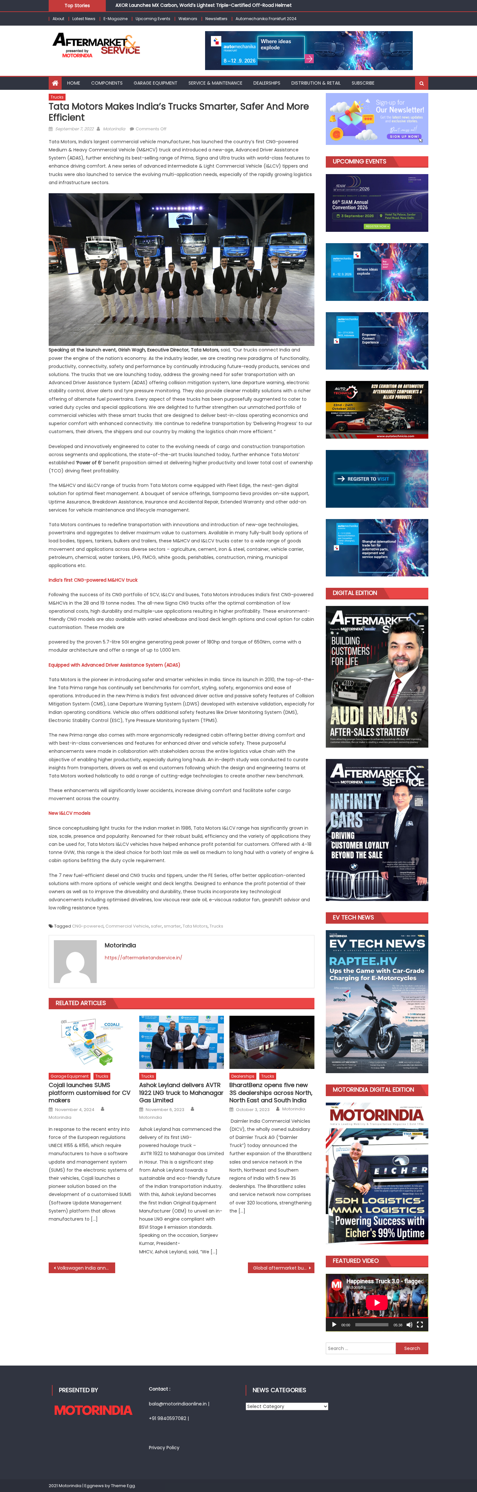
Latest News (83, 18)
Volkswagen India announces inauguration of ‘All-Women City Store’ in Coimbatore (86, 1268)
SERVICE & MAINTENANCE (215, 83)
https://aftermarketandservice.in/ (143, 957)
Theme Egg (123, 1486)
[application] (377, 1303)
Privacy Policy (164, 1447)
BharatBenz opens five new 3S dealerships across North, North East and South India (270, 1092)
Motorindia (114, 129)
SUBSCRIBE (363, 83)
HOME (73, 83)
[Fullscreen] (420, 1324)
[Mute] (409, 1324)
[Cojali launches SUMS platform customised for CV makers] (91, 1042)
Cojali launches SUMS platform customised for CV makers (89, 1092)
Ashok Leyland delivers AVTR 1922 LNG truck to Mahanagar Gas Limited (181, 1092)
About (58, 18)
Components (107, 83)
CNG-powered (88, 926)
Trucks (57, 97)
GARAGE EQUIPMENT (155, 83)
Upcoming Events (153, 18)
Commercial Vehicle (127, 926)
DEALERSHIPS (266, 83)
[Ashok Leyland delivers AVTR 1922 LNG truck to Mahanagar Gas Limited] (181, 1042)
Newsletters (216, 18)
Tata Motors (195, 926)
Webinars (187, 18)
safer (156, 926)
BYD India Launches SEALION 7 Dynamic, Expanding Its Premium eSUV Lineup (201, 6)
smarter (172, 926)
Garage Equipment (70, 1076)
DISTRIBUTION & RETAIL (316, 83)
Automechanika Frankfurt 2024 (266, 18)
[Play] (334, 1324)
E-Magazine (116, 18)
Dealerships (242, 1076)
